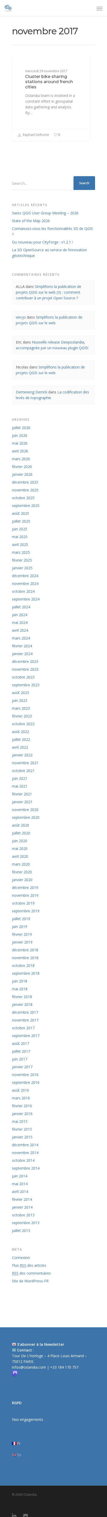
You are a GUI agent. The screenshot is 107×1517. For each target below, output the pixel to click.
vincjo (21, 317)
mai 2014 (20, 1183)
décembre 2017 (25, 1012)
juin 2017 (19, 1059)
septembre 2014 (25, 1168)
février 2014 (22, 1199)
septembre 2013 (25, 1222)
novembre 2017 (25, 1020)
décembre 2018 (25, 949)
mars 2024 (21, 638)
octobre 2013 (23, 1214)
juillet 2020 (21, 832)
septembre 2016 (25, 1082)
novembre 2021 (25, 762)
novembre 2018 (25, 957)
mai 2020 (20, 848)
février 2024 (22, 645)
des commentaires (31, 1273)
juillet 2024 (21, 606)
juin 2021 (19, 778)
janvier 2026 (22, 474)
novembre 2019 (25, 895)
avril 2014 (20, 1191)
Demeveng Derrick (31, 392)
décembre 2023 (25, 661)
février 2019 (22, 934)
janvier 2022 (22, 755)
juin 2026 (19, 435)
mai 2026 (20, 443)
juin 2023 (19, 700)
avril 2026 (20, 450)
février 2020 (22, 871)
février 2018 (22, 996)
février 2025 (22, 560)
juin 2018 (19, 981)
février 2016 (22, 1105)
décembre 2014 (25, 1144)
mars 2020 (21, 864)
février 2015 (22, 1129)
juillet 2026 (21, 427)
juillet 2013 (21, 1230)
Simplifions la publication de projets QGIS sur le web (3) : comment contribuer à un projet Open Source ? (48, 292)
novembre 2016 (25, 1074)
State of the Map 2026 (31, 220)
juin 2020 (19, 840)
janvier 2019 (22, 942)
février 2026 (22, 466)
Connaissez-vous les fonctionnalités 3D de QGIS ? (52, 231)
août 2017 (20, 1043)
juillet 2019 (21, 918)
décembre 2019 (25, 887)
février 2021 (22, 794)
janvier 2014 (22, 1207)
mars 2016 (21, 1098)
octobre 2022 (23, 723)
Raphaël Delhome (35, 135)
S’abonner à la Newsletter (40, 1344)
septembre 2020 (25, 817)
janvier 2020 (22, 879)
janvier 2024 (22, 653)
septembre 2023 (25, 684)
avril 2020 (20, 856)
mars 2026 (21, 458)
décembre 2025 (25, 482)
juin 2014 (19, 1175)
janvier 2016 (22, 1113)
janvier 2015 (22, 1137)
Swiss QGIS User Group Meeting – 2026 (45, 212)
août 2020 (20, 825)
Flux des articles (29, 1265)
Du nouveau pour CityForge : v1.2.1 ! (42, 242)
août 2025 (20, 513)
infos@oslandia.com (29, 1367)
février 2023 (22, 716)
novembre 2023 (25, 669)
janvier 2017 (22, 1066)
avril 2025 (20, 544)
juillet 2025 (21, 521)
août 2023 (20, 692)
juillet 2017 (21, 1051)
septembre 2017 (25, 1035)
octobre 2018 (23, 965)
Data (24, 63)
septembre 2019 (25, 910)
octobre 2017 (23, 1027)
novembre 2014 (25, 1152)
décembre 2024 (25, 575)
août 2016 (20, 1090)
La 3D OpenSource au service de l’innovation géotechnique (49, 252)
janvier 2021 (22, 801)
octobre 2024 (23, 591)
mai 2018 (20, 988)
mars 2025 (21, 552)
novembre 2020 (25, 809)
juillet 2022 (21, 739)
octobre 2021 (23, 770)
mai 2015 (20, 1121)
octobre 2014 (23, 1160)
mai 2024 (20, 622)
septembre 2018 (25, 973)
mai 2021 (20, 786)
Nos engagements (27, 1419)
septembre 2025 (25, 505)
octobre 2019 (23, 903)
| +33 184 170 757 (62, 1367)
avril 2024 (20, 630)
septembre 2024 (25, 599)
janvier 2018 (22, 1004)
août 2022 (20, 731)
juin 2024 (19, 614)
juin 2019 (19, 926)
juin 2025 (19, 528)
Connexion (21, 1257)
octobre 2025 (23, 497)
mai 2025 (20, 536)
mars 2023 (21, 708)
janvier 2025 (22, 567)
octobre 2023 (23, 677)
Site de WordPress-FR (30, 1280)
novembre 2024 (25, 583)
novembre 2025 (25, 489)
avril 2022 (20, 747)
